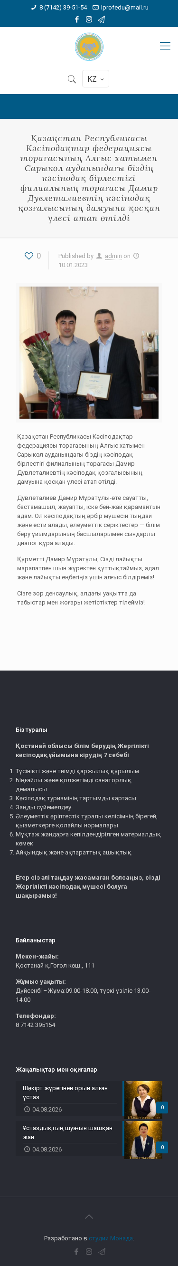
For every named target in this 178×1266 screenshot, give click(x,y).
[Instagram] (89, 19)
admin (113, 255)
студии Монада (111, 1238)
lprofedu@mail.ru (125, 7)
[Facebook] (77, 19)
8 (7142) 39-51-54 (63, 7)
